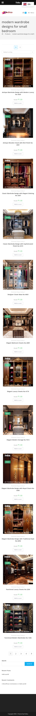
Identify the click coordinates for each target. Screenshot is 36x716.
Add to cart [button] (18, 103)
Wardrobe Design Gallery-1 (18, 140)
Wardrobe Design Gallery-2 (18, 241)
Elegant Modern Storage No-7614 (18, 440)
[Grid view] (16, 47)
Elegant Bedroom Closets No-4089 (18, 343)
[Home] (2, 34)
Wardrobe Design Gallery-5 (18, 90)
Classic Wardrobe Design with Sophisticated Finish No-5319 (18, 245)
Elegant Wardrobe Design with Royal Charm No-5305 (18, 489)
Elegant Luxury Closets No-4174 (18, 391)
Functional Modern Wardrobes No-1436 (18, 638)
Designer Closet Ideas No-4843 (18, 294)
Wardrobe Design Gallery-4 (18, 635)
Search (4, 661)
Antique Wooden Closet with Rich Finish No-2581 (18, 144)
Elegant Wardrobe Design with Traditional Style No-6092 (18, 540)
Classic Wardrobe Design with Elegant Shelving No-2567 (18, 194)
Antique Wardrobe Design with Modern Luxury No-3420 (18, 93)
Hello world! (5, 674)
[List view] (20, 47)
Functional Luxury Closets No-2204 (18, 589)
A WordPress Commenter (9, 684)
